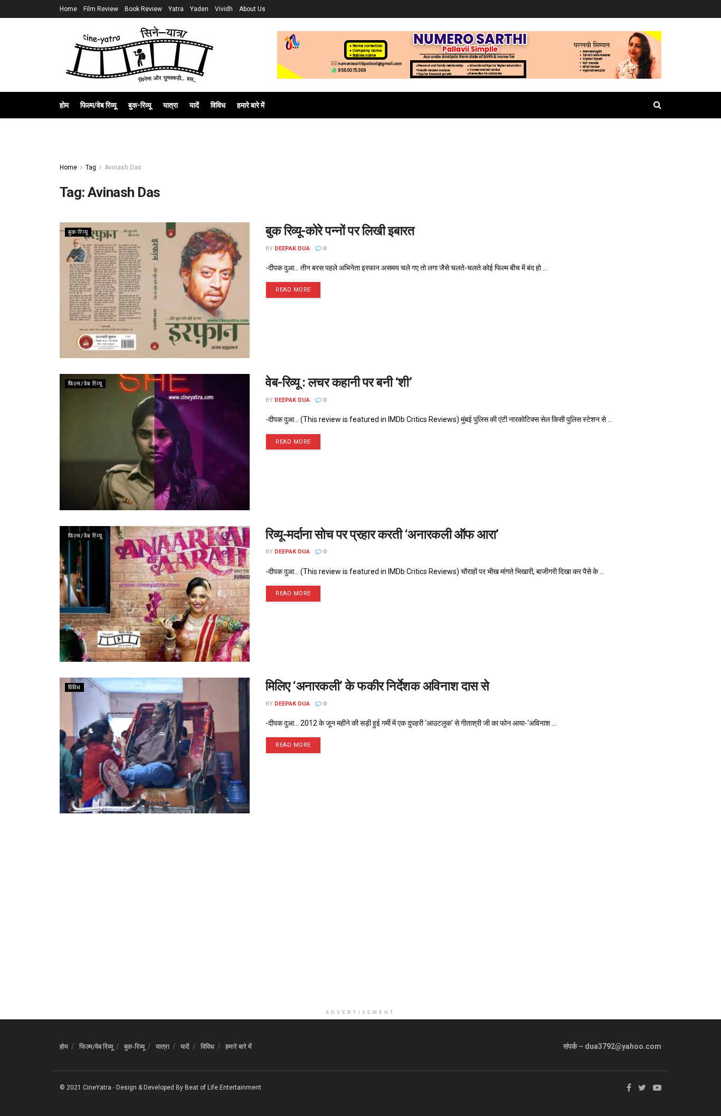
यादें (194, 105)
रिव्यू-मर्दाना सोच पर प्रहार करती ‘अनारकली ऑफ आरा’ (382, 534)
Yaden (199, 9)
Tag (91, 167)
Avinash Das (123, 167)
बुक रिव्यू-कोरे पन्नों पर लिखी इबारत (339, 230)
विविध (218, 105)
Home (68, 9)
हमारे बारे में (250, 105)
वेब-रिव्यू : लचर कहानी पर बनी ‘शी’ (338, 382)
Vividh (224, 9)
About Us (252, 9)
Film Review (100, 9)
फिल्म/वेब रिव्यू (98, 105)
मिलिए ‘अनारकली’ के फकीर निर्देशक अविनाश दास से (377, 686)
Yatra (176, 9)
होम (64, 105)
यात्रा (170, 105)
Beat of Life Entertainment (223, 1087)
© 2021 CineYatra (85, 1087)
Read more (293, 289)
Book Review (143, 9)
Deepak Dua (292, 248)
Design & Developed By (149, 1087)
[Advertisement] (360, 930)
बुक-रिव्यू (139, 105)
